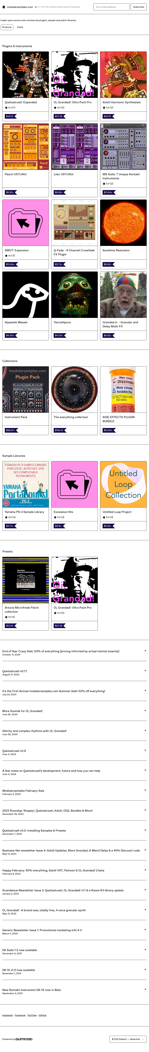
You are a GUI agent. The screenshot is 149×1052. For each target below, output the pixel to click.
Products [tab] (7, 27)
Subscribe (138, 7)
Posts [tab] (20, 27)
